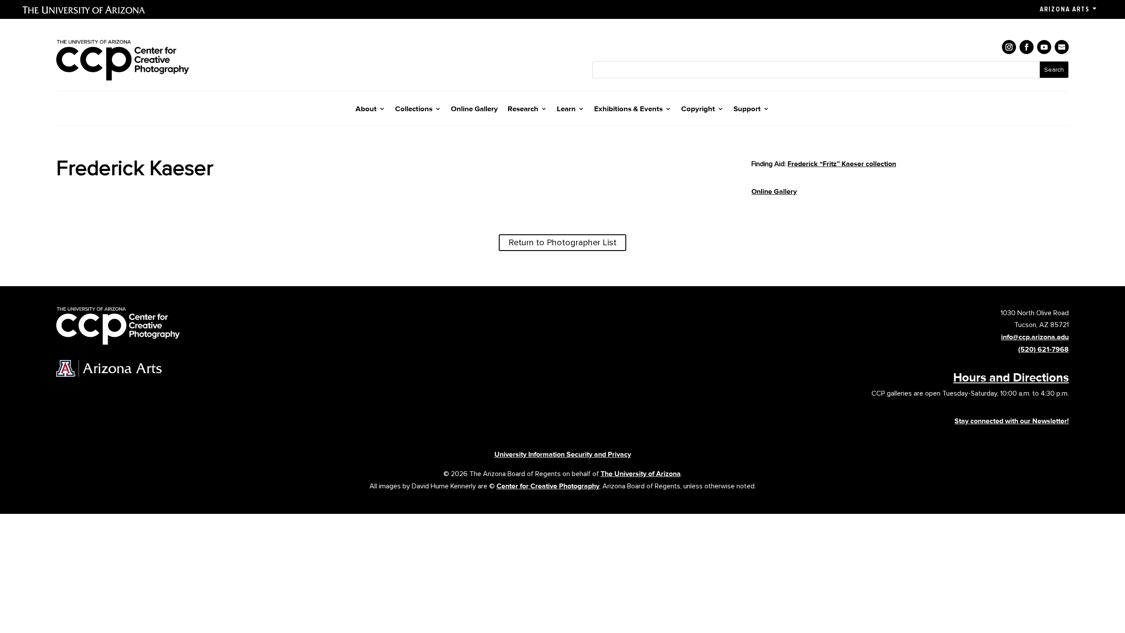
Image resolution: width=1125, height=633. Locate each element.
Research (523, 109)
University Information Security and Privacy (562, 454)
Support (747, 109)
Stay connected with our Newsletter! (1011, 421)
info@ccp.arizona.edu (1035, 337)
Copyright (698, 109)
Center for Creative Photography (548, 486)
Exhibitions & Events (628, 109)
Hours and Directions (1011, 377)
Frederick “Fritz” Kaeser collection (842, 164)
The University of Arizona (641, 473)
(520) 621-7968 (1043, 349)
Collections (413, 109)
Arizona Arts (1064, 9)
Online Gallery (474, 109)
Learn (566, 109)
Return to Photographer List (562, 242)
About (366, 109)
